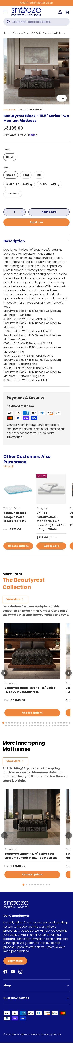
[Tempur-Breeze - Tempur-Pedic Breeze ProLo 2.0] (18, 489)
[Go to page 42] (55, 725)
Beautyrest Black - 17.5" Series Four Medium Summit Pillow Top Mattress (30, 856)
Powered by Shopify (51, 1034)
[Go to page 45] (64, 725)
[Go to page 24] (69, 723)
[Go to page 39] (46, 725)
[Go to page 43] (58, 725)
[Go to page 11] (32, 723)
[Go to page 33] (29, 725)
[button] (67, 12)
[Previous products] (4, 673)
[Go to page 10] (29, 723)
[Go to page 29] (18, 725)
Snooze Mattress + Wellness (26, 1034)
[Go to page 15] (43, 723)
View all (8, 466)
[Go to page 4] (12, 723)
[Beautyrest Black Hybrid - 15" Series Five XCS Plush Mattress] (32, 651)
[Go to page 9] (26, 723)
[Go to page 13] (38, 723)
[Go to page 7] (20, 723)
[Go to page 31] (23, 725)
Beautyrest (9, 109)
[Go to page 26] (9, 725)
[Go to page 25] (6, 725)
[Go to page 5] (15, 723)
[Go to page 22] (64, 723)
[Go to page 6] (18, 723)
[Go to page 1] (3, 723)
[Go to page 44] (61, 725)
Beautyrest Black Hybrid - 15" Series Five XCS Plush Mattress (29, 690)
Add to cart (49, 212)
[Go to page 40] (49, 725)
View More (13, 599)
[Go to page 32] (26, 725)
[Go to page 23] (67, 723)
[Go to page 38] (43, 725)
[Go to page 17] (49, 723)
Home (6, 33)
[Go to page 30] (20, 725)
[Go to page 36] (38, 725)
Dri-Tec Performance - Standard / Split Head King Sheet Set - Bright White (51, 521)
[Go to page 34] (32, 725)
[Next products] (68, 673)
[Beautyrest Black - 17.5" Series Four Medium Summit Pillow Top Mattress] (32, 817)
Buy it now (36, 222)
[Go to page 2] (6, 723)
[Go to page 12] (35, 723)
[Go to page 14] (41, 723)
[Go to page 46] (67, 725)
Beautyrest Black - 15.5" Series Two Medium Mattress (39, 33)
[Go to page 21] (61, 723)
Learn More (15, 961)
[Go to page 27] (12, 725)
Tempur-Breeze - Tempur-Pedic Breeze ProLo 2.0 (15, 517)
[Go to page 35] (35, 725)
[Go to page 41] (52, 725)
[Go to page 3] (9, 723)
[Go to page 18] (52, 723)
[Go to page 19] (55, 723)
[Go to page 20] (58, 723)
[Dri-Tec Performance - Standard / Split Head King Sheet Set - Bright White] (51, 489)
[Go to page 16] (46, 723)
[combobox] (36, 22)
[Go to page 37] (41, 725)
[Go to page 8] (23, 723)
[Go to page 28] (15, 725)
